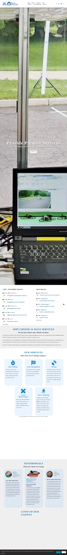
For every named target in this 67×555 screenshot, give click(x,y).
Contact (44, 4)
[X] (63, 3)
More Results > (39, 320)
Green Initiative (37, 4)
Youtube (33, 151)
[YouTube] (61, 3)
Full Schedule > (6, 324)
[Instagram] (58, 3)
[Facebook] (56, 3)
